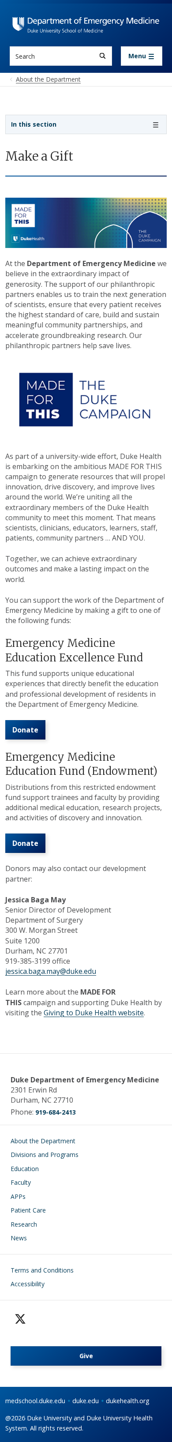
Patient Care (28, 1210)
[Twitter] (20, 1319)
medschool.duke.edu (35, 1401)
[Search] (102, 55)
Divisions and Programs (45, 1154)
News (19, 1238)
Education (25, 1168)
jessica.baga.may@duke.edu (50, 971)
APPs (18, 1196)
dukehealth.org (128, 1401)
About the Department (43, 1141)
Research (24, 1224)
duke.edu (85, 1401)
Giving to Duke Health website (94, 1013)
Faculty (21, 1182)
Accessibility (28, 1284)
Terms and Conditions (42, 1270)
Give (86, 1356)
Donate (25, 730)
